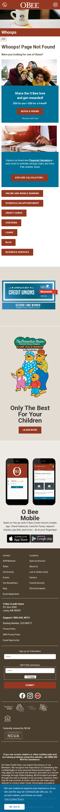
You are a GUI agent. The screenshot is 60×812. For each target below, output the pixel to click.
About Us (33, 566)
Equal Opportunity (11, 640)
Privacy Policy (9, 629)
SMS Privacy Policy (11, 634)
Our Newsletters (10, 583)
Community (8, 572)
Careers (33, 577)
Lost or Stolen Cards (38, 572)
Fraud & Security (36, 583)
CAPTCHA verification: (30, 665)
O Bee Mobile (29, 512)
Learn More (30, 430)
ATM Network (9, 561)
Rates (5, 566)
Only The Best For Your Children (30, 414)
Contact (6, 555)
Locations (33, 555)
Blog (5, 588)
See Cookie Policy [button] (14, 799)
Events (6, 577)
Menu (55, 4)
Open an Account (37, 561)
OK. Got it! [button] (14, 807)
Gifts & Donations (37, 588)
